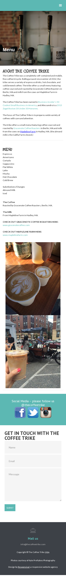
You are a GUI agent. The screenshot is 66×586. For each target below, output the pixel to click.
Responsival (24, 567)
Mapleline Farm (28, 131)
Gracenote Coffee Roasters (26, 128)
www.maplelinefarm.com (15, 235)
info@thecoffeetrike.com (33, 544)
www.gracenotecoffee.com (16, 225)
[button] (60, 5)
